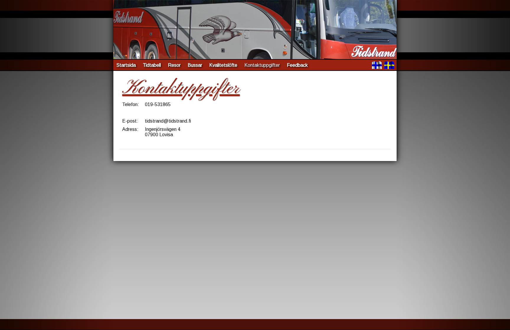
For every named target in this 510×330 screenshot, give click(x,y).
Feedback (297, 65)
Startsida (126, 65)
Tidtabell (152, 65)
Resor (174, 65)
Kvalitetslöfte (223, 65)
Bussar (195, 65)
